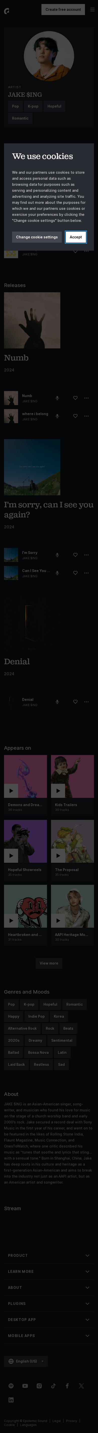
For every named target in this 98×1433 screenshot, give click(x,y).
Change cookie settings (37, 237)
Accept (76, 237)
